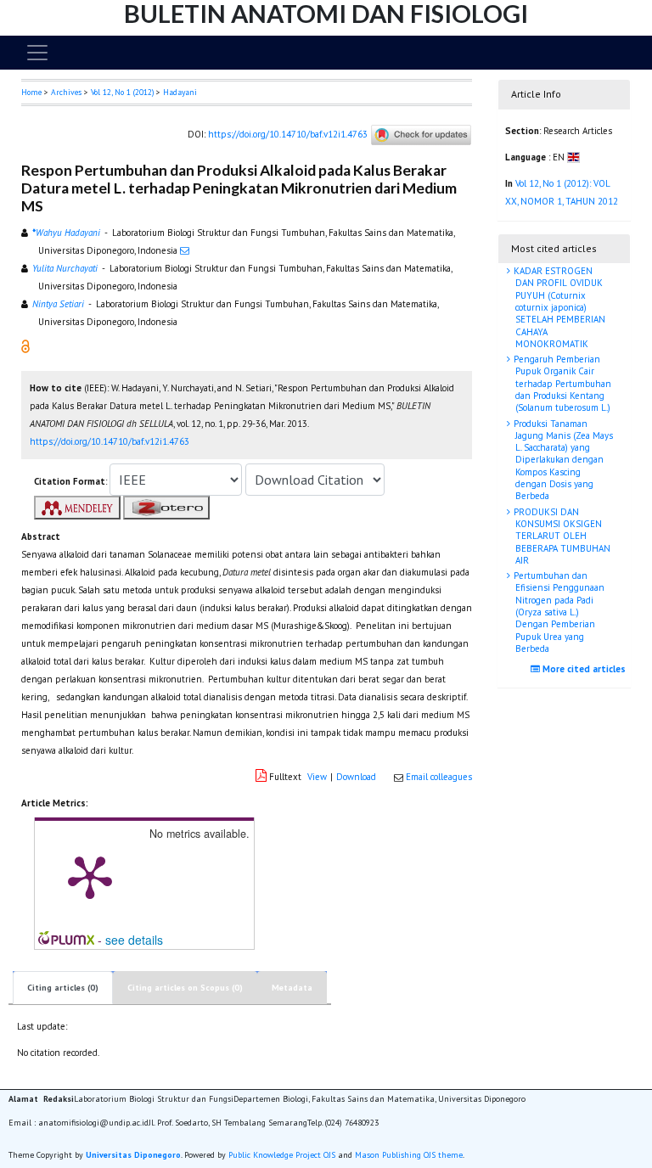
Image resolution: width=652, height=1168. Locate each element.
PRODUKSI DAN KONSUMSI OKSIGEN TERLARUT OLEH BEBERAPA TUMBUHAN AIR (560, 536)
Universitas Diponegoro (133, 1154)
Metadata (292, 987)
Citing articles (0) (62, 987)
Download (356, 777)
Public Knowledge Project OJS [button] (281, 1154)
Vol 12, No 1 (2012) (122, 92)
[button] (25, 345)
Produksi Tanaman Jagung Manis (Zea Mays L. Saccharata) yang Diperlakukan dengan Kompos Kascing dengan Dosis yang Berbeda (562, 460)
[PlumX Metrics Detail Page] (90, 876)
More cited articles (583, 669)
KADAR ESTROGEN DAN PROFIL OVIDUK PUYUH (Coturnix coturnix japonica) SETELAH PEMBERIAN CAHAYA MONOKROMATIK (558, 307)
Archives (66, 92)
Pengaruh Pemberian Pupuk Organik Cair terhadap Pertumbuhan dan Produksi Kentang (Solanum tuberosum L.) (561, 383)
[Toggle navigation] (37, 53)
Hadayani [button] (180, 92)
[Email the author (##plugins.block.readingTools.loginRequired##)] (184, 250)
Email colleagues (439, 777)
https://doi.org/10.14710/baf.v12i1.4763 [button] (109, 441)
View (317, 777)
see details (134, 939)
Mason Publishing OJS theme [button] (409, 1154)
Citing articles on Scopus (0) (185, 987)
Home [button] (31, 92)
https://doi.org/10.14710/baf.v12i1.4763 (288, 134)
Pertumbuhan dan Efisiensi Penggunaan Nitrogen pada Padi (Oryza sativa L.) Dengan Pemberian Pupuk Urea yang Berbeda (557, 612)
